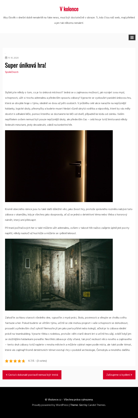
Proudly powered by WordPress (50, 405)
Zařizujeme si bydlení (118, 375)
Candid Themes (96, 405)
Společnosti (11, 72)
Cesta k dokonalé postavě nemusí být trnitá (33, 375)
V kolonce (69, 9)
